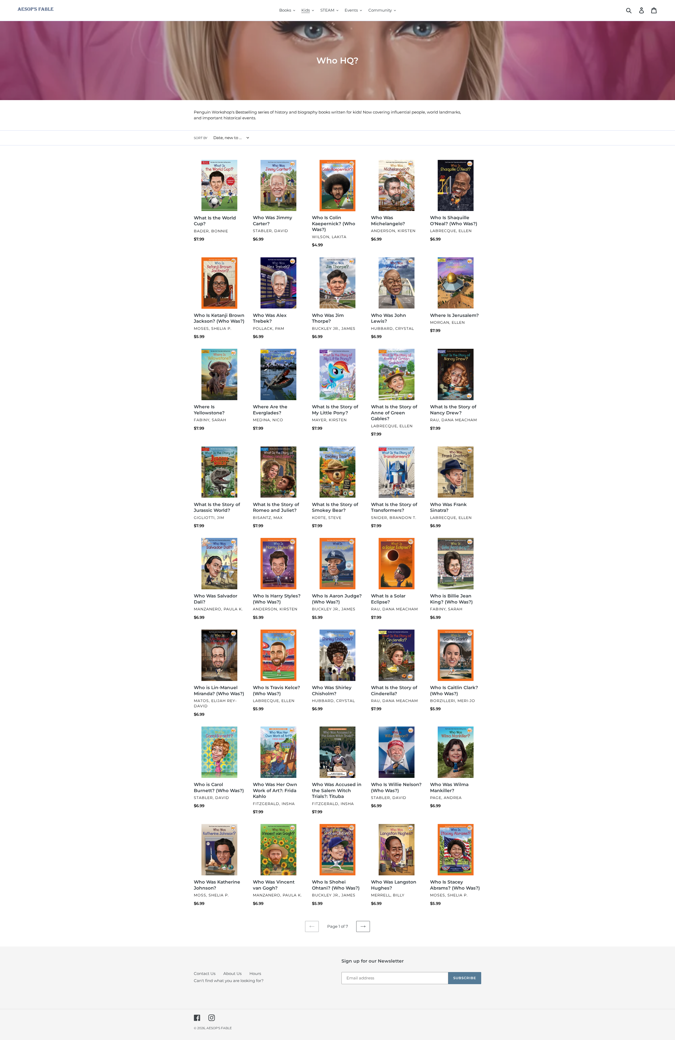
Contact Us (204, 973)
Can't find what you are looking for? (229, 980)
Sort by (201, 138)
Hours (255, 973)
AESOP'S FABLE (219, 1028)
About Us (232, 973)
